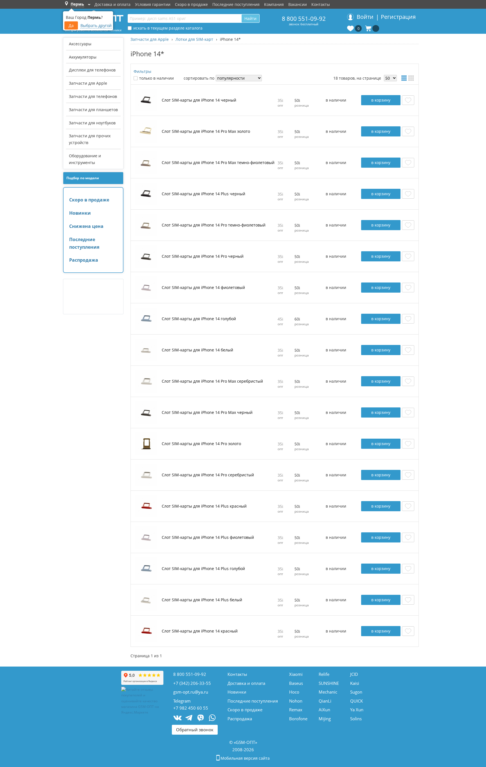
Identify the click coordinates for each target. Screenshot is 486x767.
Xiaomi (296, 674)
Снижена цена (86, 226)
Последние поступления (236, 4)
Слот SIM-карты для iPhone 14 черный (199, 100)
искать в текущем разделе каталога (167, 28)
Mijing (325, 718)
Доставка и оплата (112, 4)
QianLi (325, 701)
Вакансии (297, 4)
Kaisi (354, 683)
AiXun (324, 709)
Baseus (296, 683)
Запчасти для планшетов (93, 109)
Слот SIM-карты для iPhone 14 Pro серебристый (208, 475)
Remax (295, 709)
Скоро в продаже (191, 4)
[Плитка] (412, 78)
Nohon (295, 701)
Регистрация (398, 17)
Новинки (80, 213)
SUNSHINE (329, 683)
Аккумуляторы (82, 57)
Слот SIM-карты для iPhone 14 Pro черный (203, 256)
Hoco (294, 692)
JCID (354, 674)
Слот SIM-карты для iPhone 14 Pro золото (201, 444)
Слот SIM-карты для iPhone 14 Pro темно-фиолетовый (214, 225)
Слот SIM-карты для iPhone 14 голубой (199, 319)
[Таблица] (404, 78)
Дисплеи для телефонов (92, 70)
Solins (356, 718)
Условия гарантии (152, 4)
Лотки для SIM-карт (194, 39)
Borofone (298, 718)
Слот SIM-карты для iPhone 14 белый (197, 350)
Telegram (182, 701)
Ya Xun (356, 709)
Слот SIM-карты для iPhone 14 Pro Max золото (206, 131)
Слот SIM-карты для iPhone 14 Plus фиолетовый (208, 537)
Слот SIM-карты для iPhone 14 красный (200, 631)
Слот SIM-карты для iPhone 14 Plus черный (203, 194)
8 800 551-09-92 (304, 19)
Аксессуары (80, 43)
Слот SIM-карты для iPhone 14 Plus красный (204, 506)
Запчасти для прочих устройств (90, 139)
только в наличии (156, 78)
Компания (274, 4)
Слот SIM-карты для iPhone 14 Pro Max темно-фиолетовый (218, 162)
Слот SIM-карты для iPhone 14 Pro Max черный (207, 412)
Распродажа (83, 260)
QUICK (356, 701)
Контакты (320, 4)
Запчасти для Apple (88, 83)
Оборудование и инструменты (85, 159)
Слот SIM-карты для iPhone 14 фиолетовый (203, 287)
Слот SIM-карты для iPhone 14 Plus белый (202, 600)
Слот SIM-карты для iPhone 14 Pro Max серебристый (212, 381)
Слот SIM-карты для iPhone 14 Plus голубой (203, 568)
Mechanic (328, 692)
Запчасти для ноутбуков (92, 122)
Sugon (356, 692)
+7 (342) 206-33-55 (192, 683)
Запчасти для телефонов (93, 96)
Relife (324, 674)
